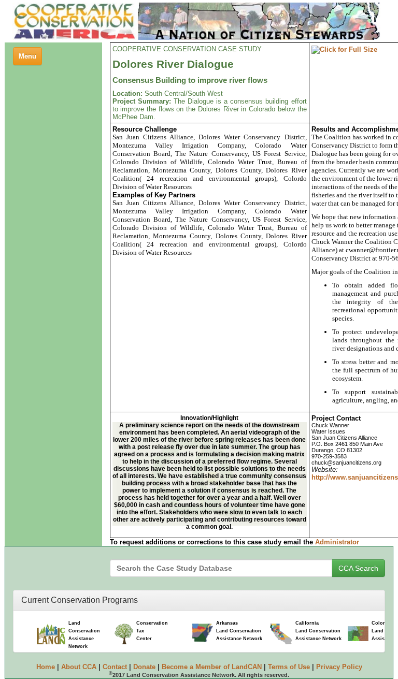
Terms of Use (289, 667)
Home (45, 667)
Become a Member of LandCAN (212, 667)
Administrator (337, 542)
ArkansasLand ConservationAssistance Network (239, 630)
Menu (30, 58)
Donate (144, 667)
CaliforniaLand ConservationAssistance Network (318, 630)
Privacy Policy (339, 667)
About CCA (78, 667)
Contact (115, 667)
